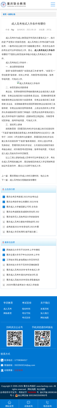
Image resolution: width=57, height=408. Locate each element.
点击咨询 (18, 370)
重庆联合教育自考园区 (13, 4)
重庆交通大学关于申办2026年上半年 (23, 255)
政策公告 (11, 14)
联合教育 (17, 54)
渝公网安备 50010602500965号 (32, 395)
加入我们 (44, 313)
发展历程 (44, 309)
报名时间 (26, 309)
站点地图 (41, 389)
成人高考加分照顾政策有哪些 (23, 180)
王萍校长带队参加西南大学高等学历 (22, 260)
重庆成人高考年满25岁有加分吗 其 (22, 275)
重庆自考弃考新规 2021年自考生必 (22, 197)
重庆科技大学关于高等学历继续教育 (22, 265)
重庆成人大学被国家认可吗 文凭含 (22, 207)
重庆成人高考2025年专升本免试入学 (23, 270)
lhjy (12, 30)
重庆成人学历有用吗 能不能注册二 (22, 232)
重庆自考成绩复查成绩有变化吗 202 (22, 212)
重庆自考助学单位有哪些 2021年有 (22, 202)
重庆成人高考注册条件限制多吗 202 (22, 222)
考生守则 (26, 313)
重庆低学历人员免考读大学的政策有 (22, 217)
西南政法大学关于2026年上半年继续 (23, 250)
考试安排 (26, 317)
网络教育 (8, 313)
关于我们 (45, 303)
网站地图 (44, 317)
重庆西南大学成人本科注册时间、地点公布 (29, 176)
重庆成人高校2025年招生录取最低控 (23, 280)
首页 (4, 14)
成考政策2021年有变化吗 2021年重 (22, 227)
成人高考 (8, 309)
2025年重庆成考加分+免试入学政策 (22, 285)
